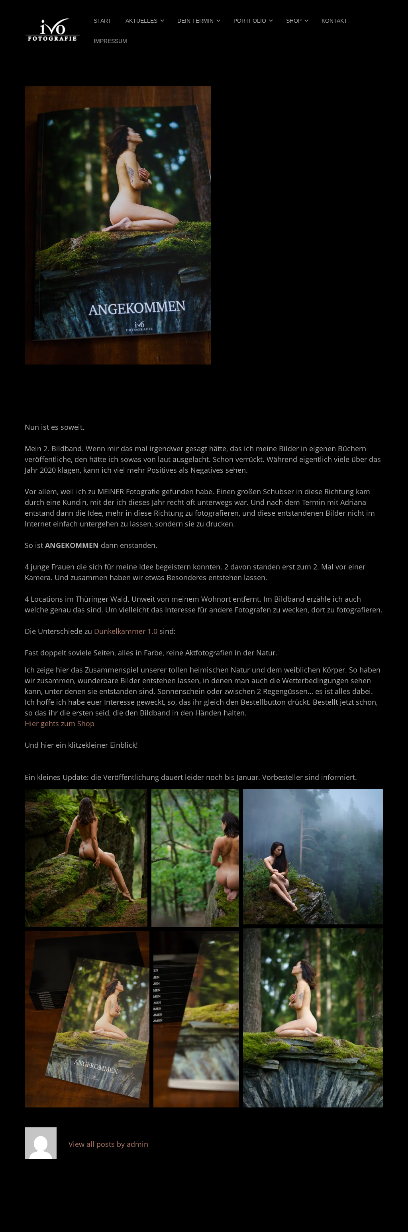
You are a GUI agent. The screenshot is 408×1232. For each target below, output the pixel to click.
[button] (86, 858)
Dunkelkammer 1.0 (125, 631)
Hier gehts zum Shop (60, 723)
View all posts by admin (108, 1144)
